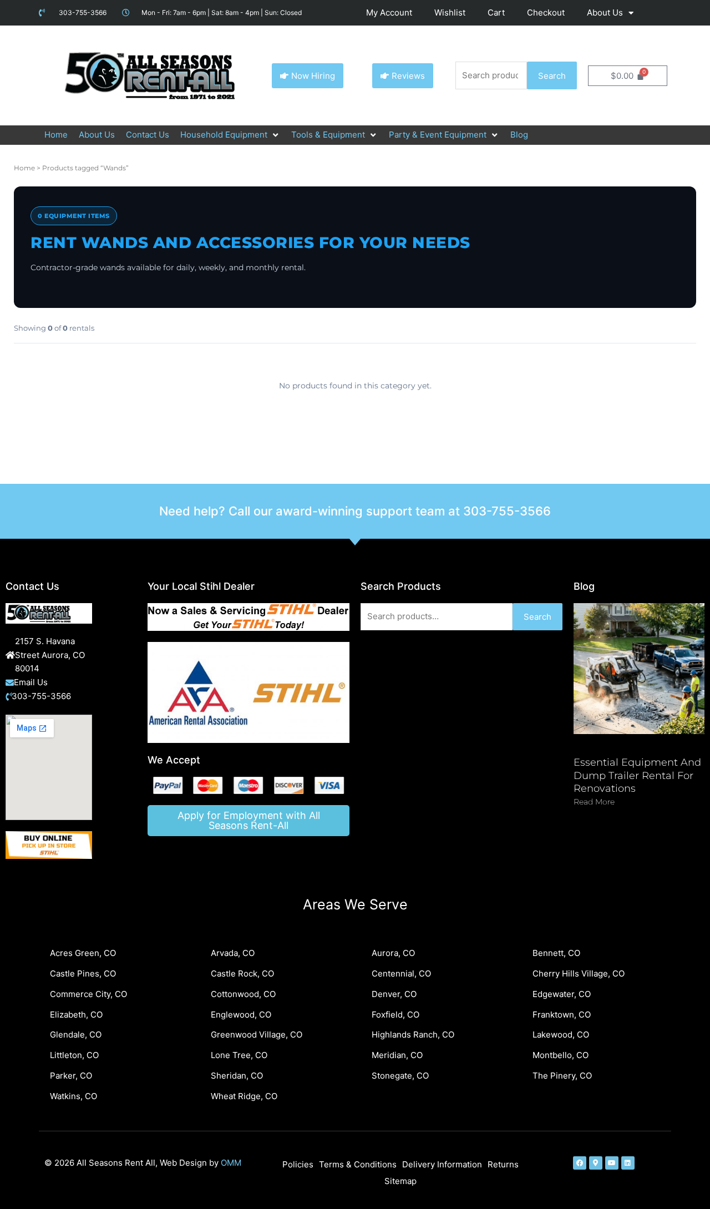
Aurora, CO (393, 953)
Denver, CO (394, 994)
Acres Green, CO (83, 953)
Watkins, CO (73, 1096)
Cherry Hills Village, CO (578, 973)
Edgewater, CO (561, 994)
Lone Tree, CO (239, 1055)
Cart (496, 12)
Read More (594, 802)
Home (24, 168)
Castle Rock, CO (242, 973)
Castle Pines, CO (83, 973)
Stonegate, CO (400, 1075)
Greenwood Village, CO (256, 1034)
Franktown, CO (561, 1014)
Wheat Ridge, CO (244, 1096)
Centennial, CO (401, 973)
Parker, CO (71, 1075)
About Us (605, 12)
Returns (503, 1164)
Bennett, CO (556, 953)
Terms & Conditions (358, 1164)
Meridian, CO (397, 1055)
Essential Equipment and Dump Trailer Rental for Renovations (637, 775)
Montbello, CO (560, 1055)
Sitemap (400, 1181)
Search (552, 75)
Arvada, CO (233, 953)
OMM (231, 1162)
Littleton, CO (74, 1055)
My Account (389, 12)
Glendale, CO (76, 1034)
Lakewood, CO (560, 1034)
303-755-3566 (507, 511)
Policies (297, 1164)
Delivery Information (442, 1164)
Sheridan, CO (237, 1075)
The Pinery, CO (562, 1075)
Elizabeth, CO (76, 1014)
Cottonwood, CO (243, 994)
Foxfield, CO (395, 1014)
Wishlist (449, 12)
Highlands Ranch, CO (413, 1034)
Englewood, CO (241, 1014)
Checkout (546, 12)
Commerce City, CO (88, 994)
